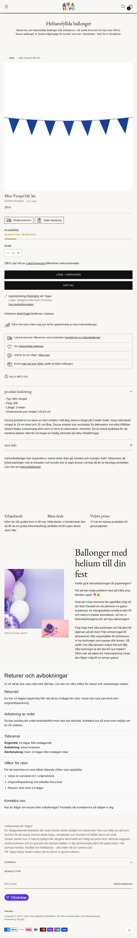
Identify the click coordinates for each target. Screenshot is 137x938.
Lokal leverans (36, 263)
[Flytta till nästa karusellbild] (129, 494)
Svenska (8, 911)
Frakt (26, 313)
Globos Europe (14, 200)
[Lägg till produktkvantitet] (18, 253)
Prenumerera (123, 884)
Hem (11, 57)
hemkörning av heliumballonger (82, 337)
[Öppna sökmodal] (123, 6)
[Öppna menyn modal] (6, 6)
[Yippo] (68, 6)
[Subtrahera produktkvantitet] (8, 253)
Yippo (26, 916)
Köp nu (68, 285)
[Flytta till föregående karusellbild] (121, 494)
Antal (7, 245)
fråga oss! (44, 355)
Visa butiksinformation (21, 304)
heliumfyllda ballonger (31, 346)
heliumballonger (30, 466)
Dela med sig (18, 376)
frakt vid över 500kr (33, 363)
